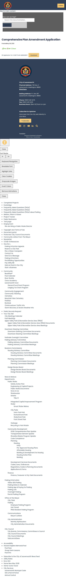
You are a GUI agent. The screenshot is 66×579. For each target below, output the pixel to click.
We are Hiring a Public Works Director (18, 226)
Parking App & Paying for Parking (20, 487)
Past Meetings (10, 318)
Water (13, 404)
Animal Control (10, 575)
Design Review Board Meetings (22, 372)
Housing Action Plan (24, 455)
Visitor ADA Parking (14, 483)
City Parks (14, 410)
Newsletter (8, 239)
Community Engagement (14, 291)
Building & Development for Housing (30, 453)
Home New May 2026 (11, 563)
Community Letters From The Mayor (17, 237)
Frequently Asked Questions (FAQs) (17, 207)
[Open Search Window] (36, 125)
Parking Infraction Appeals (14, 246)
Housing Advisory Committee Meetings (25, 355)
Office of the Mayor (12, 498)
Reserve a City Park (12, 249)
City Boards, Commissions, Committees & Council (26, 531)
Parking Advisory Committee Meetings (22, 344)
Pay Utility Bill (9, 263)
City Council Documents (17, 534)
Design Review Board (15, 367)
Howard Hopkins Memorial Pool (15, 546)
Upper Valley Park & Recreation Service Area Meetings (27, 325)
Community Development (17, 429)
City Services (8, 568)
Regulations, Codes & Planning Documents (27, 467)
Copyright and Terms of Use (14, 230)
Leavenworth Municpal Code (15, 570)
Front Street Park (20, 419)
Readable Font (7, 166)
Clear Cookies (7, 176)
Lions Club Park (19, 412)
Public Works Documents (20, 389)
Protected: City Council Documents (17, 235)
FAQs (18, 445)
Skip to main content (7, 11)
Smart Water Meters (21, 406)
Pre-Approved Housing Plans (27, 448)
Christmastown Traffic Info (15, 305)
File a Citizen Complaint (13, 251)
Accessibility (37, 137)
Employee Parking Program (21, 505)
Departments (10, 379)
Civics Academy (11, 281)
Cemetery (8, 296)
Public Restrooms (10, 219)
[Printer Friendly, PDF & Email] (9, 48)
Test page (7, 222)
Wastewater (15, 393)
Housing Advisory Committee (18, 350)
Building (20, 457)
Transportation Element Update (22, 434)
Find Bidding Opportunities (14, 260)
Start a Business (11, 267)
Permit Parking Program (16, 494)
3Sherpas (39, 135)
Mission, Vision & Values (12, 214)
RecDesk (8, 303)
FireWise (8, 301)
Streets (13, 396)
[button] (25, 121)
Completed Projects (11, 203)
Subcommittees (14, 538)
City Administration (15, 519)
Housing (17, 443)
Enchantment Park (20, 415)
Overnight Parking (14, 492)
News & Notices (10, 377)
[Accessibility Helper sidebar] (4, 142)
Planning (14, 441)
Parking (10, 503)
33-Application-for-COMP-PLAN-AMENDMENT (15, 55)
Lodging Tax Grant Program (18, 288)
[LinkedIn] (32, 125)
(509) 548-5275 (29, 100)
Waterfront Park (19, 417)
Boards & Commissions (13, 348)
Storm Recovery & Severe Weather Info (19, 308)
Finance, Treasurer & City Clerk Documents (26, 475)
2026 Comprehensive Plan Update (23, 431)
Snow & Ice (15, 391)
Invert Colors (6, 186)
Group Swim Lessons (12, 550)
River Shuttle (9, 278)
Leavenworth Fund (11, 283)
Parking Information (12, 480)
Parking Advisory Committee (15, 340)
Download (34, 55)
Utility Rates (8, 559)
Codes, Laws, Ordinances (20, 464)
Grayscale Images (9, 181)
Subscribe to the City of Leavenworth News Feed (22, 556)
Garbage (14, 423)
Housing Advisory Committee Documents (26, 353)
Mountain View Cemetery (14, 298)
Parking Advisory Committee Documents (23, 342)
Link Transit (15, 507)
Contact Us (9, 253)
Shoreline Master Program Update (23, 436)
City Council (9, 529)
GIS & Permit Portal (12, 573)
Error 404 (7, 561)
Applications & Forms (18, 469)
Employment (8, 224)
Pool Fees (8, 548)
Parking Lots (12, 490)
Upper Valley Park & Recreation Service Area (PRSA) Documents (31, 323)
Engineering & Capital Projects (22, 386)
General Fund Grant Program (18, 285)
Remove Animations (9, 191)
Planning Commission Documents (23, 361)
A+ (9, 156)
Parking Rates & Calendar (17, 485)
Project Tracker (9, 217)
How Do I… (7, 244)
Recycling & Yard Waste (20, 425)
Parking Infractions (12, 258)
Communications (14, 513)
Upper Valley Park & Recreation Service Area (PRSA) (24, 321)
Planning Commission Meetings (22, 364)
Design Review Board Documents (23, 370)
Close (4, 149)
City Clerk (11, 500)
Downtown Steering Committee (16, 329)
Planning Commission (16, 359)
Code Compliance (17, 438)
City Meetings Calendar (13, 316)
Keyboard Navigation (10, 161)
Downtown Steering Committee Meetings (23, 334)
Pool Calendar (10, 276)
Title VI (16, 398)
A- (3, 156)
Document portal (10, 232)
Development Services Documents (24, 462)
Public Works (12, 381)
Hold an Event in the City (14, 265)
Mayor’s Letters (16, 516)
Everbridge (8, 205)
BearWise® (8, 274)
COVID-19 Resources (11, 242)
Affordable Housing (24, 450)
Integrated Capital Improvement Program (26, 402)
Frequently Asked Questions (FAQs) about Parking (22, 212)
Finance (11, 473)
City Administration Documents (22, 524)
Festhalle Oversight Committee (16, 337)
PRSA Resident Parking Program (22, 510)
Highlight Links (7, 171)
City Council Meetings (16, 536)
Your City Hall (8, 314)
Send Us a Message (12, 256)
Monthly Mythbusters (18, 522)
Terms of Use (29, 137)
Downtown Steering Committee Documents (24, 331)
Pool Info (8, 553)
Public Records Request (12, 311)
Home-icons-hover (11, 566)
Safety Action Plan (17, 384)
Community (8, 271)
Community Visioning (13, 294)
